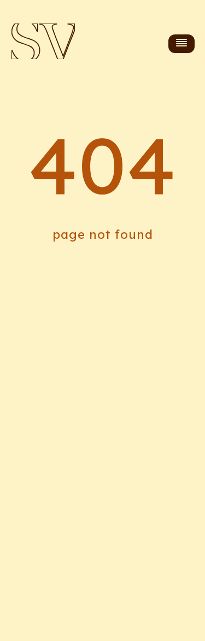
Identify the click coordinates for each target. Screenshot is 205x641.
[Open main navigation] (181, 43)
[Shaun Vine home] (43, 43)
